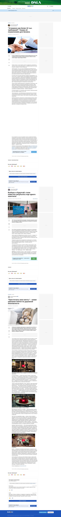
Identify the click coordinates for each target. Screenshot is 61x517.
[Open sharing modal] (9, 62)
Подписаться (34, 258)
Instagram (34, 181)
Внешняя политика (18, 8)
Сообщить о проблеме (43, 512)
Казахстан (13, 8)
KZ (47, 6)
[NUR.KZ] (30, 6)
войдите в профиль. (32, 173)
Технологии (9, 294)
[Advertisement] (30, 16)
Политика (9, 8)
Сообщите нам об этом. (24, 263)
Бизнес (13, 294)
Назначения (23, 8)
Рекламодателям (50, 512)
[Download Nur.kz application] (30, 2)
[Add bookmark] (9, 65)
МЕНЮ (10, 6)
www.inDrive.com (23, 465)
